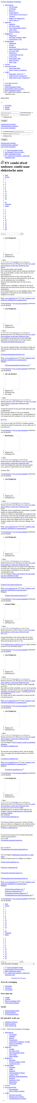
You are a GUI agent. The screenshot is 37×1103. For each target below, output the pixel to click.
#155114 (15, 400)
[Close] (1, 102)
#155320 (15, 735)
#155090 (15, 262)
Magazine (8, 34)
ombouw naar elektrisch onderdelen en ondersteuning (18, 299)
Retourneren (14, 61)
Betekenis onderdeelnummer (16, 54)
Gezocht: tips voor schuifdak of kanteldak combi (18, 690)
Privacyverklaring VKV (13, 1001)
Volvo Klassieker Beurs (17, 28)
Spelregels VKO (14, 59)
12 (6, 195)
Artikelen (12, 9)
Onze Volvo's (14, 20)
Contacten (8, 988)
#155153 (15, 561)
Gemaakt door (16, 978)
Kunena (23, 978)
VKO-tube (12, 63)
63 (6, 202)
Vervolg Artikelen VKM (17, 38)
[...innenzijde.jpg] (14, 849)
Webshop (12, 43)
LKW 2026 (13, 30)
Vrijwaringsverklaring (12, 1003)
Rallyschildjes (14, 32)
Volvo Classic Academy (18, 70)
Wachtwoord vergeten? (18, 76)
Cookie (7, 997)
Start (6, 175)
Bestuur (12, 11)
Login (7, 72)
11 (5, 193)
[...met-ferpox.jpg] (13, 342)
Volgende (8, 204)
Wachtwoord (24, 115)
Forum (7, 64)
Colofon (7, 999)
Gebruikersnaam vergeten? (19, 78)
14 (6, 199)
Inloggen (4, 120)
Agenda (8, 22)
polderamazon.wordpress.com (14, 644)
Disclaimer (8, 986)
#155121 (15, 459)
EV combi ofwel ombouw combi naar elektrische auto (18, 264)
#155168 (15, 679)
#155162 (15, 628)
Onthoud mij (7, 117)
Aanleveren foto (15, 40)
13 (6, 197)
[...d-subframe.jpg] (10, 817)
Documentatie (10, 66)
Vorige (7, 177)
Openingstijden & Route (18, 49)
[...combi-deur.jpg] (9, 827)
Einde (7, 206)
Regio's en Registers (17, 19)
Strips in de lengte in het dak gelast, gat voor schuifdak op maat (18, 574)
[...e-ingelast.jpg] (11, 577)
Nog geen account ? (17, 74)
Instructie (13, 57)
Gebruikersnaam (25, 113)
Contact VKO (14, 51)
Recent (7, 107)
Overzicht (8, 105)
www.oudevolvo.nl (11, 298)
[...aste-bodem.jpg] (11, 840)
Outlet (11, 45)
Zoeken (7, 109)
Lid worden (13, 7)
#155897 (15, 802)
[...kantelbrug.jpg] (9, 746)
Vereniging (9, 5)
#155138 (15, 503)
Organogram (14, 13)
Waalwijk (12, 47)
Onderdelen (9, 42)
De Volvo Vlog (14, 26)
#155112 (15, 332)
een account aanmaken (8, 128)
